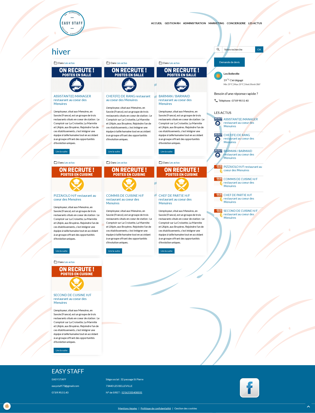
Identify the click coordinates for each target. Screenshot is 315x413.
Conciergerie (236, 23)
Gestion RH (172, 23)
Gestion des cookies (185, 408)
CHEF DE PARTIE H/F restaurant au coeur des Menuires (175, 199)
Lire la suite (61, 151)
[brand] (73, 23)
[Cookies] (7, 406)
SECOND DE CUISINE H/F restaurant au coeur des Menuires (72, 298)
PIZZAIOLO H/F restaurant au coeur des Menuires (75, 197)
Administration (194, 23)
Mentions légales (127, 408)
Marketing (216, 23)
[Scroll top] (308, 406)
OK (259, 49)
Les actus (255, 23)
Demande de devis (229, 62)
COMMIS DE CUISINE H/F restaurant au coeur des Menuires (125, 199)
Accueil (156, 23)
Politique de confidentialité (156, 408)
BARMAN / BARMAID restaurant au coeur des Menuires (175, 100)
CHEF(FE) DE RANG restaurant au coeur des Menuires (128, 98)
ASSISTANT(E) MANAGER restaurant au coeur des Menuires (72, 100)
